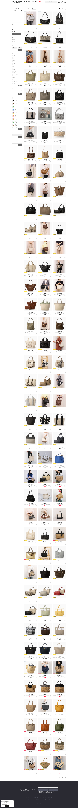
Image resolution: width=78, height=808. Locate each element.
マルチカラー (17, 122)
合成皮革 (14, 57)
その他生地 (15, 68)
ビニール (14, 71)
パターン (16, 124)
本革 (14, 55)
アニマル (16, 125)
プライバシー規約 (45, 792)
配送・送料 (36, 797)
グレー (16, 101)
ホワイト (16, 98)
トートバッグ (14, 26)
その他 (16, 127)
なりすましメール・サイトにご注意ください (33, 799)
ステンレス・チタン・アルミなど (17, 80)
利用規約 (40, 792)
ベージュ (16, 104)
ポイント (41, 797)
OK (7, 805)
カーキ (16, 107)
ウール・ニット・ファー (17, 61)
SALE (40, 1)
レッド (16, 118)
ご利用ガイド (27, 797)
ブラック (16, 100)
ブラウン (16, 103)
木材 (14, 83)
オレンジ (16, 115)
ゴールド (16, 119)
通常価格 (13, 16)
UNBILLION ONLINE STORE (17, 1)
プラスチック (15, 72)
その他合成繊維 (15, 74)
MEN (29, 1)
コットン (14, 63)
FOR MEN (53, 789)
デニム (14, 66)
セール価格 (14, 18)
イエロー (16, 113)
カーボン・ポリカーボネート (17, 75)
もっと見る (14, 31)
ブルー (16, 109)
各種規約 (49, 799)
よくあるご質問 (44, 799)
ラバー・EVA (15, 81)
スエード (14, 60)
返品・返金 (50, 797)
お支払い (32, 797)
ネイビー (16, 110)
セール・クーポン (15, 20)
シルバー (16, 121)
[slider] (12, 90)
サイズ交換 (46, 797)
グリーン (16, 106)
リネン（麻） (15, 64)
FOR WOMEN (43, 789)
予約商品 (13, 41)
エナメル (14, 58)
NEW (33, 1)
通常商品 (13, 39)
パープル (16, 112)
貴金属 (14, 77)
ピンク (16, 116)
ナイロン (14, 69)
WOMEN (25, 1)
